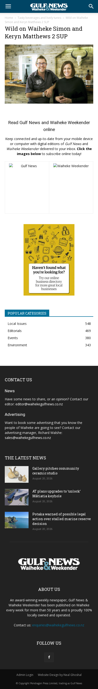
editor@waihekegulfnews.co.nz (39, 404)
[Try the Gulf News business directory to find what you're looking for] (49, 260)
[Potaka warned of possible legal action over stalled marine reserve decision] (17, 520)
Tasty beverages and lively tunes (39, 18)
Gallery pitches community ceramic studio (55, 470)
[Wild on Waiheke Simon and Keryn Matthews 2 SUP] (49, 102)
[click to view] (27, 187)
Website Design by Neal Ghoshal (60, 675)
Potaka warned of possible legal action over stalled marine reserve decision (61, 519)
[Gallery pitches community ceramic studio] (17, 474)
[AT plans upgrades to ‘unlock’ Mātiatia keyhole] (17, 497)
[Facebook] (49, 657)
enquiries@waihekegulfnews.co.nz (58, 625)
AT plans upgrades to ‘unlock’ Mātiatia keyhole (56, 493)
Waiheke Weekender (70, 122)
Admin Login (24, 675)
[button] (8, 6)
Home (9, 18)
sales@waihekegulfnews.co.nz (28, 437)
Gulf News (30, 122)
